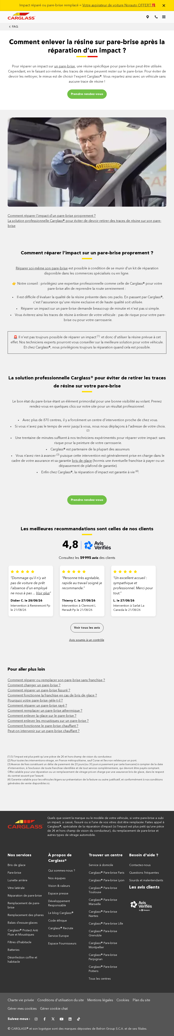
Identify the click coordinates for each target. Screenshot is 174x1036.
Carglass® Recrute (60, 928)
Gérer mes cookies (22, 1009)
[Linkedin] (70, 1019)
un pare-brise (64, 66)
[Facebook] (44, 1019)
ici (48, 783)
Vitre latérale (16, 888)
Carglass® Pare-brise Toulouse (103, 890)
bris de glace (82, 461)
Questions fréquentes (144, 872)
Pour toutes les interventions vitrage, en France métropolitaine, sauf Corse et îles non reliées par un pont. (74, 760)
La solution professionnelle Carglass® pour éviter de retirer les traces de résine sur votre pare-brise (87, 382)
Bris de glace (16, 865)
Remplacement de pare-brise (24, 905)
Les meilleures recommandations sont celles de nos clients (87, 529)
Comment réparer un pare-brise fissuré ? (39, 690)
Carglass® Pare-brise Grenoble (103, 933)
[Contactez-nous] (156, 17)
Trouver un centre (106, 855)
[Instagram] (36, 1019)
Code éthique (57, 920)
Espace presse (58, 893)
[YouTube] (61, 1019)
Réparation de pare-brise (25, 895)
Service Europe (58, 935)
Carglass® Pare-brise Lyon (106, 880)
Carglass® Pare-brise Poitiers (103, 969)
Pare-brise (14, 872)
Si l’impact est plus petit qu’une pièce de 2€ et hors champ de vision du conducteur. (61, 757)
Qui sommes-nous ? (61, 870)
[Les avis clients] (147, 906)
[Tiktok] (78, 1019)
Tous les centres (100, 978)
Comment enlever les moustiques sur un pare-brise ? (48, 721)
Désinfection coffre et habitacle (22, 959)
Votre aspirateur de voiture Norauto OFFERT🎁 (119, 5)
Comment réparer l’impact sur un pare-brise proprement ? (87, 253)
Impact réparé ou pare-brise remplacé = (87, 5)
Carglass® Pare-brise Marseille (103, 902)
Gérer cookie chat (54, 1009)
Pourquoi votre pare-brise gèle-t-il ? (35, 700)
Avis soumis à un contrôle (86, 640)
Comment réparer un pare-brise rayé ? (37, 705)
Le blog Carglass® (60, 913)
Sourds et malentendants (146, 880)
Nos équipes (57, 878)
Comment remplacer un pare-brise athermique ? (45, 711)
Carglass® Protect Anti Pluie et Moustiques (23, 932)
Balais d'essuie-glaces (23, 922)
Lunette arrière (17, 880)
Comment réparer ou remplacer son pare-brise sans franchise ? (56, 680)
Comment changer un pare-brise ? (34, 685)
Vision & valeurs (59, 885)
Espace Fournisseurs (62, 943)
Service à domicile (101, 865)
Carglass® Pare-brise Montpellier (103, 945)
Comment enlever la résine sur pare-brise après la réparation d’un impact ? (87, 46)
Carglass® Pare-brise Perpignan (103, 957)
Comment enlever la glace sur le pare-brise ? (42, 716)
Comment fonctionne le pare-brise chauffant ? (43, 726)
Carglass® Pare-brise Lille (106, 923)
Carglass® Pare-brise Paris (106, 872)
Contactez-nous (140, 865)
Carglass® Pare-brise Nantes (103, 914)
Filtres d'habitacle (19, 942)
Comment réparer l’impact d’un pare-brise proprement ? (52, 216)
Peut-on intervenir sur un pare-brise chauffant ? (44, 731)
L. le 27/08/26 (123, 600)
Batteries (14, 949)
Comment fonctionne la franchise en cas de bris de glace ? (52, 695)
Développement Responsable (59, 903)
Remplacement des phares (26, 915)
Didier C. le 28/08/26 (26, 600)
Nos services (19, 855)
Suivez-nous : (19, 1019)
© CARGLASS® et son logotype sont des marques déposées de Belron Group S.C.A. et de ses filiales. (78, 1028)
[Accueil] (26, 826)
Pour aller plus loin (26, 669)
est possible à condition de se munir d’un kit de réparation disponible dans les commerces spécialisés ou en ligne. (87, 271)
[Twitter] (53, 1019)
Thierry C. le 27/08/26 (78, 600)
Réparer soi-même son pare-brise (42, 268)
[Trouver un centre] (147, 17)
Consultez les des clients (87, 558)
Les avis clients (144, 887)
